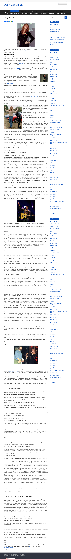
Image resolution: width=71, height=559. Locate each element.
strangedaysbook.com (8, 547)
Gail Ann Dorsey (53, 91)
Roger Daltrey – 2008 (54, 181)
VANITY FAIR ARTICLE (13, 371)
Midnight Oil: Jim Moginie (54, 153)
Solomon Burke (53, 196)
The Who (51, 13)
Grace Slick (52, 96)
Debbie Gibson (52, 81)
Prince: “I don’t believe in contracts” (56, 42)
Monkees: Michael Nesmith (55, 157)
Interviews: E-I (23, 11)
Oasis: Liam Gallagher (54, 160)
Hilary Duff (52, 101)
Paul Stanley (52, 163)
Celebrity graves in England (55, 29)
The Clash (61, 11)
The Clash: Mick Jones (54, 204)
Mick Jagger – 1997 (53, 148)
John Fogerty (52, 124)
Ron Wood (52, 182)
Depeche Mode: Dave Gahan (55, 83)
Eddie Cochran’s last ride (54, 31)
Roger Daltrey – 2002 (54, 177)
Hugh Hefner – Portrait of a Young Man (57, 105)
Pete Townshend (53, 165)
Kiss (15, 13)
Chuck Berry (54, 11)
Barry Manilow (52, 55)
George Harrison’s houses (54, 35)
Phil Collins (52, 167)
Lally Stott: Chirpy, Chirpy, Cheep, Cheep (57, 37)
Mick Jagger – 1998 (53, 150)
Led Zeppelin (20, 13)
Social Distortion (53, 194)
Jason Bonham (52, 115)
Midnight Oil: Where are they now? (57, 155)
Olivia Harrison (52, 162)
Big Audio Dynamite (53, 62)
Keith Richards (52, 132)
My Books (57, 13)
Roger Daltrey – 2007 (54, 179)
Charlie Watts (52, 72)
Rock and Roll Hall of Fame (55, 46)
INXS (51, 110)
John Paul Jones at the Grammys (56, 127)
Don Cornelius (52, 86)
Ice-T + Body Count (53, 107)
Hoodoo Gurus (52, 103)
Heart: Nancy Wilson (53, 100)
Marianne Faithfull (53, 140)
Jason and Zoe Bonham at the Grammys (57, 113)
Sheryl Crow (52, 187)
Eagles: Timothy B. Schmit (54, 90)
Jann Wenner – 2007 (53, 112)
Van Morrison (52, 215)
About (62, 13)
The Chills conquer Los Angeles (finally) (57, 201)
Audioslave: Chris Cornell (54, 54)
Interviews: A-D (14, 11)
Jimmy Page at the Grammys (55, 122)
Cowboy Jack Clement (54, 78)
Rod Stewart (35, 13)
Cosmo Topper (10, 83)
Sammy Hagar (52, 186)
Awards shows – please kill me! (55, 26)
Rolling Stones (44, 13)
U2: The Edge (52, 213)
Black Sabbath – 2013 (54, 64)
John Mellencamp (53, 125)
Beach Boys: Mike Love (54, 57)
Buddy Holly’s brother (54, 67)
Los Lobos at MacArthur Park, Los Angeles (57, 39)
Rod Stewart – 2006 (53, 174)
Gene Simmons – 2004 (54, 93)
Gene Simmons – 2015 (54, 95)
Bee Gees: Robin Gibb (54, 61)
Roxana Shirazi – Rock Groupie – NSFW (57, 184)
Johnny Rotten (52, 130)
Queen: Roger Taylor (54, 169)
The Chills (52, 199)
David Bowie (9, 13)
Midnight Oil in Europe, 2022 (55, 152)
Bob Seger (52, 66)
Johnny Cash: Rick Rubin (54, 129)
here (30, 546)
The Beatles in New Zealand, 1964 (56, 27)
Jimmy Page (52, 119)
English (60, 3)
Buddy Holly (47, 11)
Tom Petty (52, 211)
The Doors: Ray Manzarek (54, 206)
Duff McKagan (52, 88)
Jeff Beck (51, 117)
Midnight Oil (28, 13)
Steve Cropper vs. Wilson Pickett (56, 198)
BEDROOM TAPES (34, 96)
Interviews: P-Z (39, 11)
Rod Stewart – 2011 (53, 175)
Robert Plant (52, 172)
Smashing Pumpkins (53, 191)
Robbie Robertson (53, 170)
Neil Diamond (52, 158)
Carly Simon (52, 71)
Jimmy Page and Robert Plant (55, 120)
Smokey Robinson (53, 192)
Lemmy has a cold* (53, 138)
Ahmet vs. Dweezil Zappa (54, 24)
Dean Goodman (13, 4)
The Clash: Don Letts (54, 203)
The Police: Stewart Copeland (55, 208)
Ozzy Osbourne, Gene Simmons (56, 40)
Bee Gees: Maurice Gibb (54, 59)
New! (8, 11)
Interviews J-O (31, 11)
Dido (51, 84)
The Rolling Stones (53, 210)
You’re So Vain (20, 63)
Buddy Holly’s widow (53, 69)
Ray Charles (52, 44)
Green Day (52, 98)
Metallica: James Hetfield (54, 145)
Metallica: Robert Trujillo (54, 146)
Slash (51, 189)
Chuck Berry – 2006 (53, 76)
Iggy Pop (51, 108)
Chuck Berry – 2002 (53, 74)
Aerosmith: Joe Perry (53, 52)
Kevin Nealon (52, 137)
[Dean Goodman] (5, 12)
